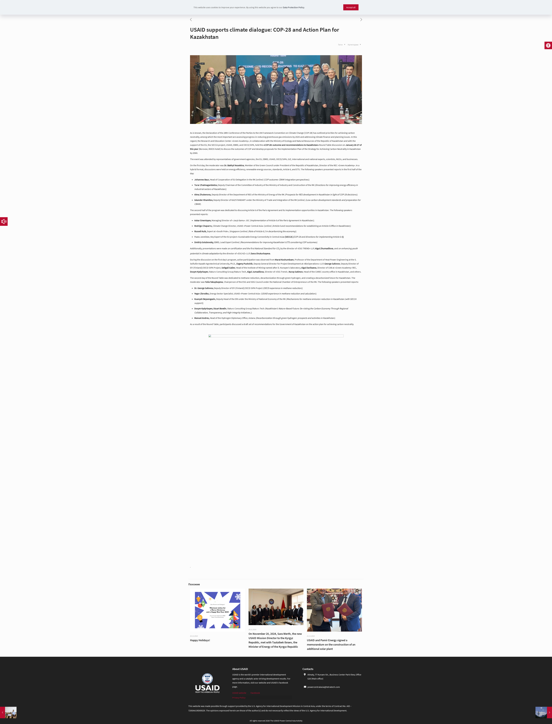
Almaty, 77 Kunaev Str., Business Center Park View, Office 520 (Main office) (334, 676)
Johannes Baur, (202, 179)
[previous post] (190, 19)
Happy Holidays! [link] (200, 640)
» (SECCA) (288, 236)
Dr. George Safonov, (204, 288)
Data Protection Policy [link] (293, 7)
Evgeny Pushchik (244, 263)
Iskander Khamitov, (203, 199)
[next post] (361, 19)
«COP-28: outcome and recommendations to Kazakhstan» (291, 144)
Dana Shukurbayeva (260, 253)
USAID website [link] (239, 692)
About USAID (240, 669)
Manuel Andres (201, 318)
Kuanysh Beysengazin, (205, 299)
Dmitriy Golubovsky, (204, 242)
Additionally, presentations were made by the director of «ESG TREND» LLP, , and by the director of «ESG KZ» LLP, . (274, 251)
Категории (353, 44)
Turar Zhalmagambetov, (206, 185)
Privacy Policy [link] (238, 697)
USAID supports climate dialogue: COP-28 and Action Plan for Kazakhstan (264, 33)
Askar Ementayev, (203, 220)
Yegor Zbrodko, (202, 293)
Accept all (350, 7)
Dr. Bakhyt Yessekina (234, 165)
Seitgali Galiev (228, 267)
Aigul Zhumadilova (324, 248)
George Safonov (332, 263)
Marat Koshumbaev (284, 259)
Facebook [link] (255, 692)
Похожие (194, 584)
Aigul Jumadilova (255, 271)
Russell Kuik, (200, 231)
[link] (548, 45)
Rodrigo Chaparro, (203, 225)
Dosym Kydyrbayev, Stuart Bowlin (210, 308)
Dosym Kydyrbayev (199, 271)
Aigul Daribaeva (308, 267)
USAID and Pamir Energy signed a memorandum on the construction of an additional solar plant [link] (331, 644)
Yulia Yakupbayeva (214, 281)
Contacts (307, 669)
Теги (340, 44)
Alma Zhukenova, (203, 194)
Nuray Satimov (296, 271)
